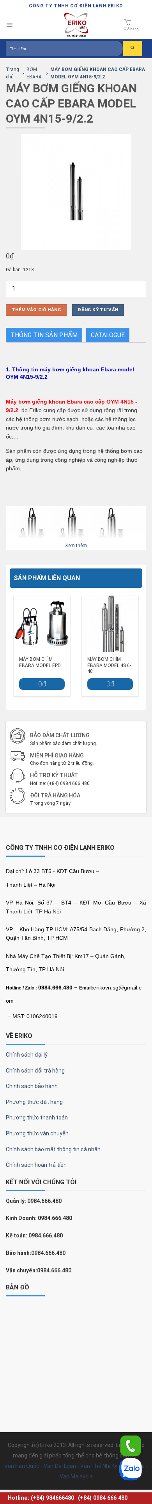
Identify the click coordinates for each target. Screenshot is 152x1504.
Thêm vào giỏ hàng (36, 309)
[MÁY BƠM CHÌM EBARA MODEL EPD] (42, 624)
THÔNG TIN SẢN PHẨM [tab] (44, 335)
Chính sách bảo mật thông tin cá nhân (53, 1149)
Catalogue (108, 335)
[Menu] (9, 25)
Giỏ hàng (131, 29)
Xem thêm (76, 545)
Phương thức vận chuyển (37, 1133)
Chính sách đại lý (27, 1055)
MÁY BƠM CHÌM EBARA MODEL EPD (40, 662)
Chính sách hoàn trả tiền (36, 1165)
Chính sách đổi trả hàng (35, 1070)
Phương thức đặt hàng (34, 1102)
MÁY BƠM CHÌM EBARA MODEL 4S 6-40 (109, 665)
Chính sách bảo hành (32, 1086)
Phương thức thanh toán (37, 1117)
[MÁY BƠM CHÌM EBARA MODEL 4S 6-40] (110, 624)
